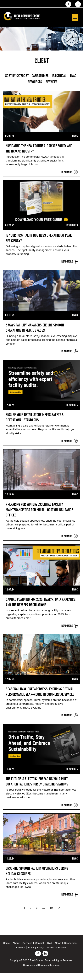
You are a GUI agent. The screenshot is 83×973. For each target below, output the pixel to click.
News (58, 943)
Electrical (59, 75)
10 (51, 907)
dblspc (56, 965)
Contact (39, 943)
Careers (20, 947)
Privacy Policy (36, 947)
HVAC (73, 75)
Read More (67, 172)
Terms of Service (56, 947)
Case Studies (40, 75)
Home (6, 943)
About (16, 943)
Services (51, 81)
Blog (49, 943)
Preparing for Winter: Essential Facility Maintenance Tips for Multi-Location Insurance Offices (39, 510)
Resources (35, 81)
